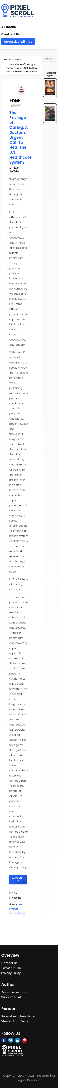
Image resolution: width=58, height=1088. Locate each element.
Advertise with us (18, 41)
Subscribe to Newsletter (18, 1016)
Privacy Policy (11, 973)
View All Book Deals (15, 1021)
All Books (8, 27)
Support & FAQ (11, 997)
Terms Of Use (11, 968)
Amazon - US (18, 879)
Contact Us (10, 34)
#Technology (17, 913)
